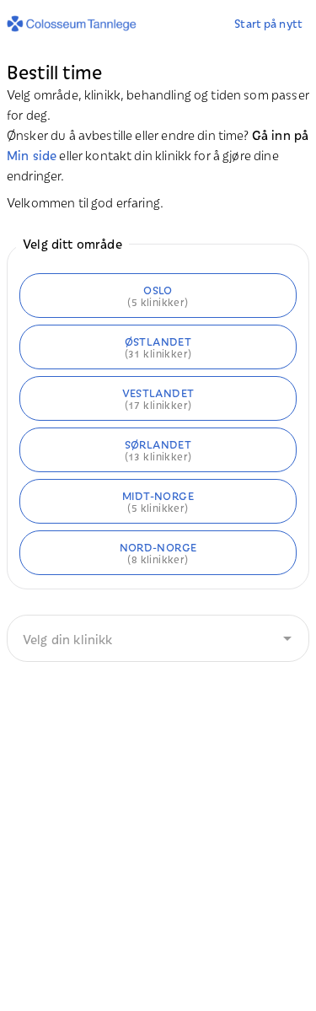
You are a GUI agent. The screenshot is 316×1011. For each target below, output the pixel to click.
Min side (31, 155)
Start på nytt (268, 22)
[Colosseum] (75, 24)
